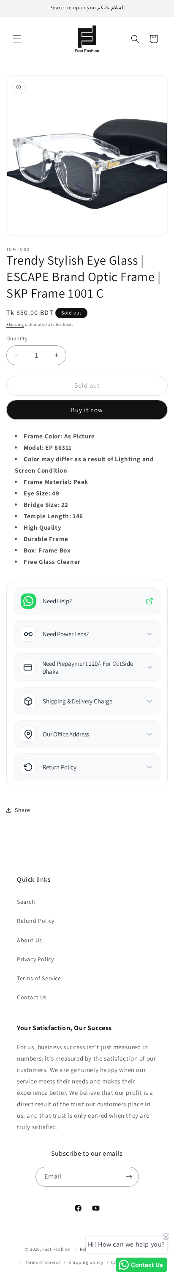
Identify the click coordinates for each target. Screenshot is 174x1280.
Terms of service (42, 1262)
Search (26, 901)
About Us (29, 940)
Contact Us (32, 997)
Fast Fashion (56, 1249)
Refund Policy (35, 920)
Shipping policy (85, 1262)
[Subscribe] (129, 1177)
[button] (17, 39)
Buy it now (87, 410)
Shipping (15, 324)
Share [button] (22, 810)
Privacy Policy (35, 959)
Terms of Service (39, 978)
